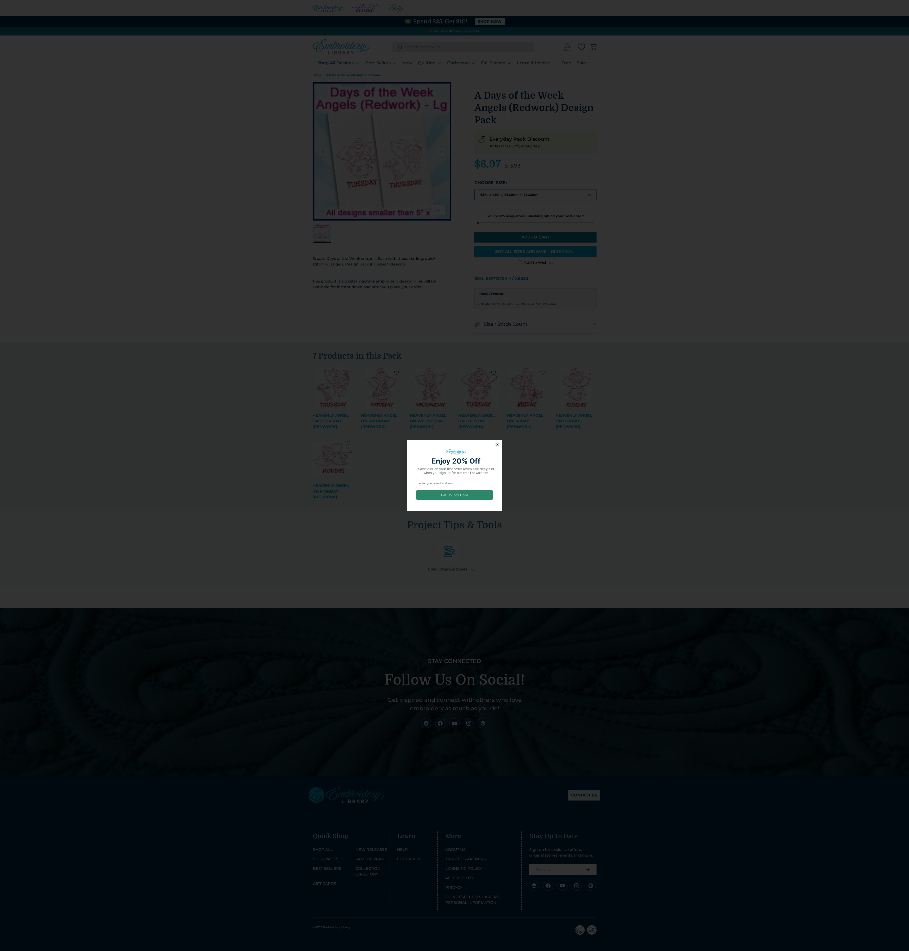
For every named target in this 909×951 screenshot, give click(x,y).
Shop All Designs (335, 63)
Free (566, 63)
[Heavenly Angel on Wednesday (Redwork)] (430, 387)
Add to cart (535, 237)
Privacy (453, 887)
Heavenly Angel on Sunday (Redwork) (574, 421)
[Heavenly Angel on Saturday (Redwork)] (381, 387)
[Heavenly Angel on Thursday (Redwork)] (332, 387)
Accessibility (459, 878)
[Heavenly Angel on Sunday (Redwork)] (576, 387)
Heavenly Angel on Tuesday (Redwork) (476, 421)
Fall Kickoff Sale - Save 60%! (457, 31)
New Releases (371, 849)
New (407, 63)
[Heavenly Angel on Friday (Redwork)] (527, 387)
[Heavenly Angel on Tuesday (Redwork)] (478, 387)
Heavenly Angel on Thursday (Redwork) (330, 421)
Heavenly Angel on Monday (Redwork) (330, 491)
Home (317, 75)
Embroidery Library (337, 927)
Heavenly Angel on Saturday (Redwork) (379, 421)
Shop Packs (326, 859)
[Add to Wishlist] (347, 372)
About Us (455, 849)
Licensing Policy (463, 868)
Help (402, 849)
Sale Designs (370, 859)
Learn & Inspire (533, 63)
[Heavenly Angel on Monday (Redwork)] (332, 457)
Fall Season (493, 63)
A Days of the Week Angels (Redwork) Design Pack (354, 75)
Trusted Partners (465, 859)
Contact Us (584, 795)
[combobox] (463, 47)
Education (408, 859)
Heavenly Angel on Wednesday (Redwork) (428, 421)
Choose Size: (490, 182)
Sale (581, 63)
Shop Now (490, 21)
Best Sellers (378, 63)
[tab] (451, 555)
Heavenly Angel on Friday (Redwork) (525, 421)
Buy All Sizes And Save (534, 251)
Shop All (323, 849)
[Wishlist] (581, 46)
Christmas (458, 63)
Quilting (427, 63)
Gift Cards (324, 883)
